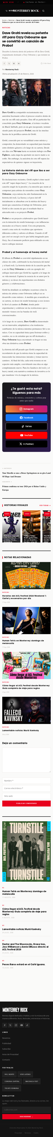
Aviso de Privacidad (10, 1054)
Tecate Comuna (12, 1088)
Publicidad (6, 1043)
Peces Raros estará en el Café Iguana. (23, 964)
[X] (10, 1025)
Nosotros (6, 1038)
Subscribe (6, 1049)
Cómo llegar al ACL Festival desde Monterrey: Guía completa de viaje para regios (24, 912)
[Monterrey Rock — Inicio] (26, 1009)
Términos (28, 1133)
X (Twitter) (28, 444)
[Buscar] (43, 11)
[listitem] (11, 526)
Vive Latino (25, 1074)
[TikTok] (27, 1025)
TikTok (28, 426)
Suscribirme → (26, 1117)
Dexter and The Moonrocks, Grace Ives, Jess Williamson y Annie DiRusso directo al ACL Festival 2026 (25, 947)
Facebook (28, 417)
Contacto (6, 1059)
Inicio (4, 20)
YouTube (28, 435)
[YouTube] (21, 1025)
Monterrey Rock (26, 10)
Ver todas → (45, 505)
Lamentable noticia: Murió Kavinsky (20, 731)
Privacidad (18, 1133)
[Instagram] (16, 1025)
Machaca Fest (31, 1081)
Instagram (28, 409)
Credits (36, 1133)
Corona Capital (12, 1081)
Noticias (11, 20)
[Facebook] (4, 1025)
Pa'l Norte (9, 1074)
